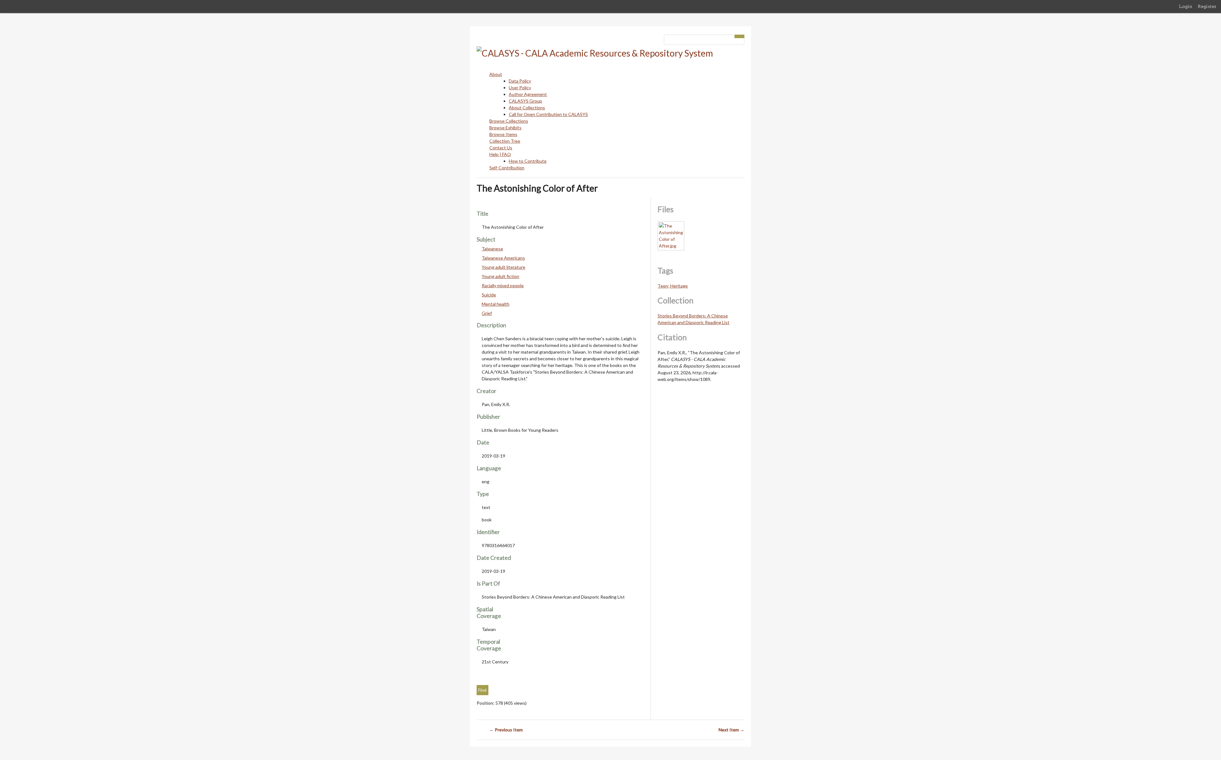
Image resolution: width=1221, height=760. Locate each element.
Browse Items (503, 134)
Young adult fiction (500, 276)
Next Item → (731, 729)
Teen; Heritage (673, 285)
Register (1207, 6)
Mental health (495, 304)
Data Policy (520, 81)
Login (1185, 6)
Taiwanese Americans (503, 258)
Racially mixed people (503, 285)
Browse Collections (508, 121)
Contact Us (500, 147)
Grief (487, 313)
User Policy (520, 87)
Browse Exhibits (505, 127)
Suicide (489, 294)
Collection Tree (504, 141)
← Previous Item (506, 729)
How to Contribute (528, 161)
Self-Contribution (506, 167)
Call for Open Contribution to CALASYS (548, 114)
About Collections (527, 107)
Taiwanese (492, 248)
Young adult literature (503, 267)
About (495, 74)
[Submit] (740, 36)
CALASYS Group (525, 101)
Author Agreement (528, 94)
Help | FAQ (500, 154)
